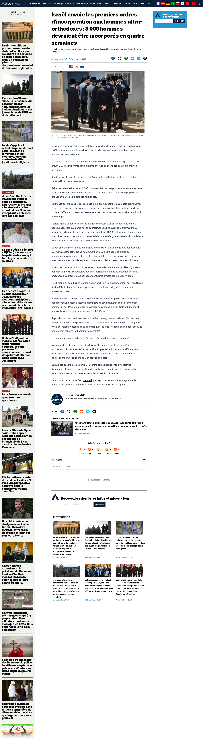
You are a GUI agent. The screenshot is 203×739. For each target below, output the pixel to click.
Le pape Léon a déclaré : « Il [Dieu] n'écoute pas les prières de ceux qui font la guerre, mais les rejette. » (17, 255)
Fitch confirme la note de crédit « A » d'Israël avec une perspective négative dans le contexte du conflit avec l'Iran (16, 484)
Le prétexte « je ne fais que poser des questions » (16, 397)
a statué (87, 380)
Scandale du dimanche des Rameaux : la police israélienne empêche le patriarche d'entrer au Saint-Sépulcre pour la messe (17, 666)
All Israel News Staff (59, 59)
